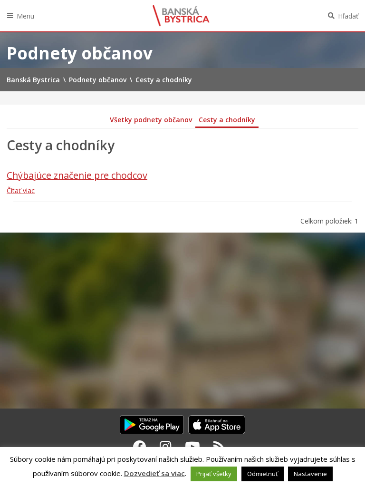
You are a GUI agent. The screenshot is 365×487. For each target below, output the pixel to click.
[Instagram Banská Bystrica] (166, 447)
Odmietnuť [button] (262, 473)
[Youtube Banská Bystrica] (192, 447)
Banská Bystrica (181, 15)
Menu (25, 15)
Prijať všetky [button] (213, 473)
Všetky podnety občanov (151, 119)
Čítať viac (21, 190)
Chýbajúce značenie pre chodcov (77, 175)
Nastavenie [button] (310, 473)
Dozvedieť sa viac (154, 473)
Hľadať (348, 15)
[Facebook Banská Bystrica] (139, 447)
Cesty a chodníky (227, 119)
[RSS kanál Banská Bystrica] (219, 447)
